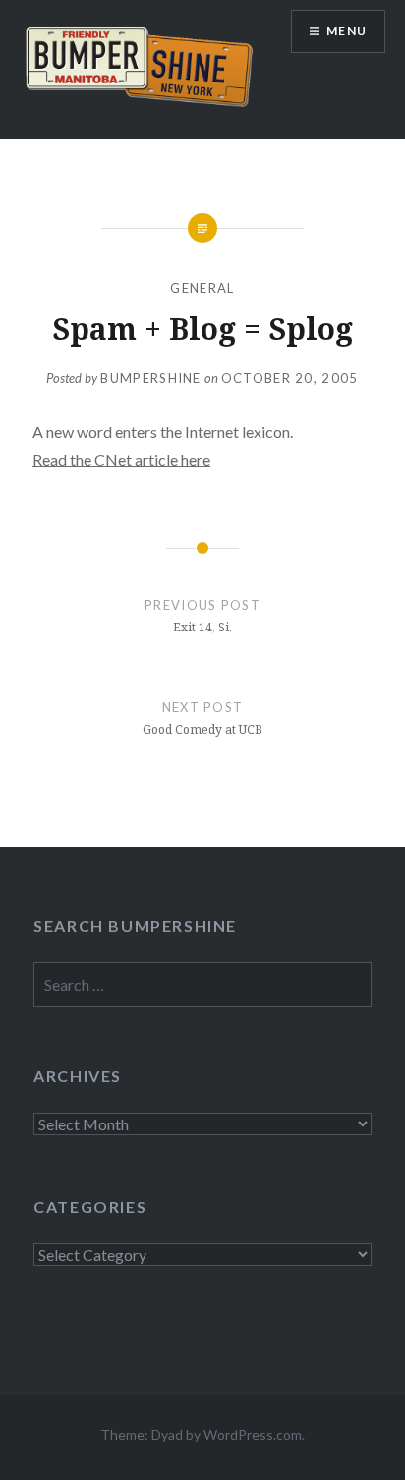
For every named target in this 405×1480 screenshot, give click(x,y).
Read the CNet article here (121, 459)
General (202, 288)
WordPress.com (252, 1434)
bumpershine (150, 378)
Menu (346, 31)
